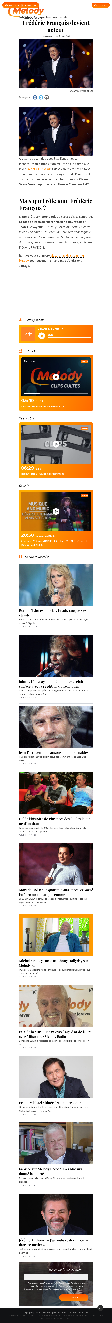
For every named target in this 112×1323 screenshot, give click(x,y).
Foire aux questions (51, 1312)
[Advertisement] (56, 288)
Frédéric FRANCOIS (39, 169)
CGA (69, 1312)
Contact (38, 1312)
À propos (29, 1312)
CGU (64, 1312)
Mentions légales (80, 1312)
